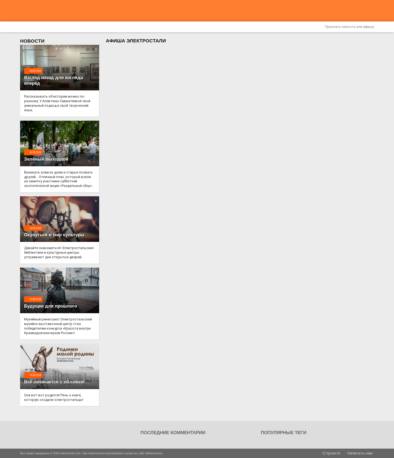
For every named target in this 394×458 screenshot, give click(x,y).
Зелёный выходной (46, 159)
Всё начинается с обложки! (54, 382)
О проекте (331, 453)
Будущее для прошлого (50, 306)
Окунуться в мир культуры (54, 234)
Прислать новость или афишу (349, 27)
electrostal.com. (71, 453)
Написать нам (360, 453)
